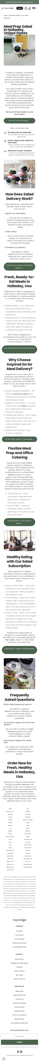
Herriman (10, 819)
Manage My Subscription (19, 963)
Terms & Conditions (19, 1015)
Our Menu (19, 931)
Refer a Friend (19, 971)
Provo (10, 842)
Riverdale (27, 842)
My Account (19, 959)
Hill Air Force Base (28, 819)
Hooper (28, 822)
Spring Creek (10, 869)
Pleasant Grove (28, 839)
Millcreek (28, 831)
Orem (10, 839)
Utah (26, 15)
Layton (28, 825)
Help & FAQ (19, 991)
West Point (10, 858)
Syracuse (27, 850)
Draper (10, 817)
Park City (27, 861)
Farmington (28, 817)
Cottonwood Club (27, 864)
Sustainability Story (19, 947)
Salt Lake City (27, 844)
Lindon (28, 828)
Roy (10, 844)
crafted (23, 406)
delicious (25, 784)
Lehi (10, 828)
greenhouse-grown (21, 394)
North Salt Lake (10, 836)
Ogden (28, 836)
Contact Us (20, 999)
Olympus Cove (10, 867)
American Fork (10, 811)
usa (22, 15)
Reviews (19, 967)
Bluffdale (28, 811)
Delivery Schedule (19, 1003)
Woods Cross (10, 861)
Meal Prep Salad (14, 15)
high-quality (9, 640)
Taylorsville (10, 853)
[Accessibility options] (4, 1059)
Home (6, 15)
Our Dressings (19, 939)
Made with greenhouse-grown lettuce (18, 2)
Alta (28, 808)
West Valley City (28, 858)
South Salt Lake (10, 850)
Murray (10, 833)
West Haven (10, 856)
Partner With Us (19, 979)
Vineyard (28, 853)
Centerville (28, 814)
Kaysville (10, 825)
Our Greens (19, 935)
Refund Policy (19, 1019)
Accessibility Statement (19, 1023)
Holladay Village (28, 867)
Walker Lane (10, 864)
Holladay (10, 822)
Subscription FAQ (19, 995)
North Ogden (28, 833)
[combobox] (35, 8)
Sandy (10, 847)
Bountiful (10, 814)
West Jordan (28, 856)
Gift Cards (19, 975)
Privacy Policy (19, 1007)
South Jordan (27, 847)
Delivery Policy (19, 1011)
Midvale (10, 831)
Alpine (10, 808)
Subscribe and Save (19, 943)
